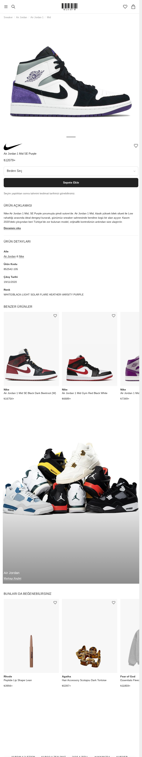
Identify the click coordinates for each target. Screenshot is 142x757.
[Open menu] (6, 6)
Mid (49, 17)
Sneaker (8, 17)
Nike (21, 256)
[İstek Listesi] (125, 6)
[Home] (69, 6)
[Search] (13, 6)
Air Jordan (21, 17)
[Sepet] (133, 6)
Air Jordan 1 (37, 17)
